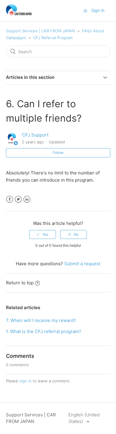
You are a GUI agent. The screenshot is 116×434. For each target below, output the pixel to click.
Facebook (9, 199)
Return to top (20, 283)
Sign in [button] (97, 10)
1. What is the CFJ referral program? (43, 331)
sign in (25, 380)
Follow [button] (58, 152)
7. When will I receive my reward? (41, 320)
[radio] (42, 234)
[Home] (19, 13)
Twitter (18, 199)
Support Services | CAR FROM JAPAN (40, 30)
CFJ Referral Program (53, 37)
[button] (85, 11)
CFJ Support (35, 135)
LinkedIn (27, 199)
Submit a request (82, 263)
